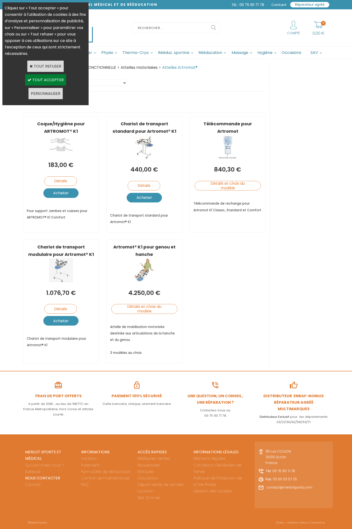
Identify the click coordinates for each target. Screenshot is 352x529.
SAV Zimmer (148, 497)
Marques (145, 471)
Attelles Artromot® (180, 67)
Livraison (89, 458)
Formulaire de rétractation (106, 471)
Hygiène (265, 52)
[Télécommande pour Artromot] (228, 158)
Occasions (291, 52)
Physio (107, 52)
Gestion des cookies (212, 491)
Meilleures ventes (153, 458)
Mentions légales (209, 458)
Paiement (90, 465)
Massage (240, 52)
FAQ (84, 484)
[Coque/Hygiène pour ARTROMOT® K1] (61, 153)
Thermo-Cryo (135, 52)
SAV (314, 52)
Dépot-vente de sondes (160, 484)
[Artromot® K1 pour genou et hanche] (144, 281)
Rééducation (210, 52)
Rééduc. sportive (173, 52)
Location (145, 491)
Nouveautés (148, 465)
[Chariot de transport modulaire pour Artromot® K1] (61, 281)
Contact (33, 484)
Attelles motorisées (139, 67)
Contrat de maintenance (105, 478)
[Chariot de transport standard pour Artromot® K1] (144, 158)
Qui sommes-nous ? (44, 465)
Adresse (32, 471)
